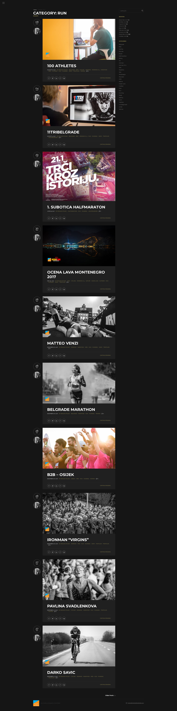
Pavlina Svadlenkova (72, 606)
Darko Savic (61, 672)
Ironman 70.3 (96, 69)
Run (60, 71)
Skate (120, 95)
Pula (120, 88)
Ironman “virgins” (68, 539)
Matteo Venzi (62, 343)
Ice (119, 60)
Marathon (104, 69)
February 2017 (123, 30)
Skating (121, 97)
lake (120, 67)
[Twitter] (52, 78)
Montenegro (122, 74)
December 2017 (123, 20)
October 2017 (122, 22)
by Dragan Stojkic (62, 69)
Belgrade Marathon (71, 409)
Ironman (88, 69)
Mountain (121, 77)
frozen (120, 53)
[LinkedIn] (56, 78)
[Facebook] (49, 78)
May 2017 (121, 28)
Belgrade (72, 69)
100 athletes (61, 65)
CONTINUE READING (105, 78)
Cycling (82, 69)
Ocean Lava (95, 281)
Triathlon (76, 71)
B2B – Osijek (60, 474)
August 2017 (122, 24)
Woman (83, 71)
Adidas (73, 478)
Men (49, 71)
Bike (77, 69)
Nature (88, 281)
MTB (120, 79)
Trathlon (99, 543)
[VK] (64, 78)
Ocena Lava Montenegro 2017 (76, 274)
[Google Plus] (60, 78)
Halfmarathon (72, 211)
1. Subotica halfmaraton (76, 207)
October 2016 (122, 36)
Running (65, 71)
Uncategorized (53, 137)
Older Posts (109, 695)
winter (120, 107)
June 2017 (122, 26)
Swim (70, 71)
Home (35, 9)
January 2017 (122, 32)
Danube (121, 51)
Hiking (120, 58)
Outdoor (54, 71)
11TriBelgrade (63, 132)
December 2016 (123, 34)
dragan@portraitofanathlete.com (136, 703)
